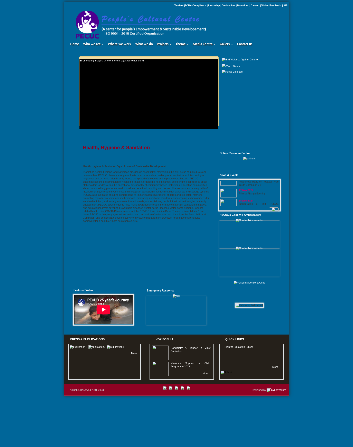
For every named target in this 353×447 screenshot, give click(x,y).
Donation (242, 5)
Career (255, 5)
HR (286, 5)
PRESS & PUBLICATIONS (87, 339)
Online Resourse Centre (235, 153)
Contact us (244, 44)
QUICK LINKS (234, 339)
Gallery (225, 44)
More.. (134, 353)
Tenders (179, 5)
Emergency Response (160, 290)
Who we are (92, 44)
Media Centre (203, 44)
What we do (144, 44)
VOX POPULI (164, 339)
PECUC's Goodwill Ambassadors (240, 214)
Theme (181, 44)
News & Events (229, 175)
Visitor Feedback (271, 5)
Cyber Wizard (278, 390)
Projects (163, 44)
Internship (214, 5)
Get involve (228, 5)
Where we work (119, 44)
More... (206, 373)
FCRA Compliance (195, 5)
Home (72, 44)
